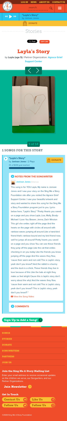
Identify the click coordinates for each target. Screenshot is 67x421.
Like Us (37, 399)
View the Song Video (23, 296)
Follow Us (11, 405)
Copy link (44, 42)
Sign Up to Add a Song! (20, 320)
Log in (24, 2)
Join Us (7, 362)
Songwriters (10, 350)
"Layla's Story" (17, 158)
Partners (8, 356)
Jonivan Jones (19, 161)
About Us (44, 2)
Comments (21, 306)
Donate (33, 23)
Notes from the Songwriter (33, 176)
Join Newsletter (15, 386)
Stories (7, 339)
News (33, 2)
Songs (6, 333)
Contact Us (58, 2)
